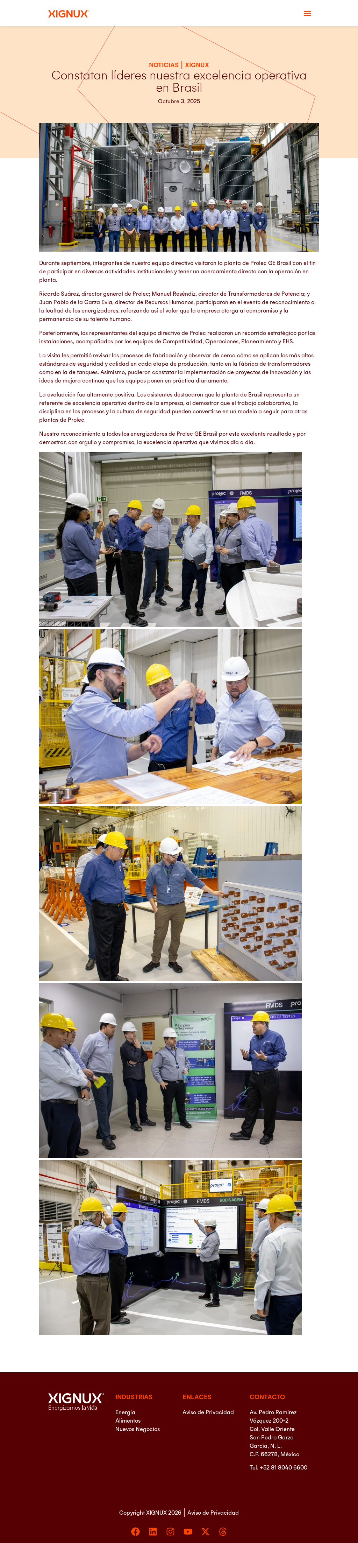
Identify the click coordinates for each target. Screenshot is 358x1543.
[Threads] (223, 1531)
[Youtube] (188, 1531)
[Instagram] (170, 1531)
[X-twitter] (205, 1531)
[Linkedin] (153, 1531)
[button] (307, 13)
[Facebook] (135, 1531)
